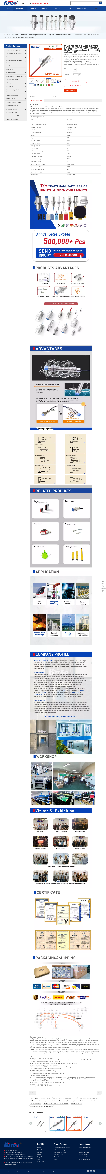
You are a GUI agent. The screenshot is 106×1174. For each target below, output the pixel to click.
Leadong (51, 1171)
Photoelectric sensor (60, 1152)
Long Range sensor (35, 1103)
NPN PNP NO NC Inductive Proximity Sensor (56, 1103)
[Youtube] (94, 1171)
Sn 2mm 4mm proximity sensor (89, 1098)
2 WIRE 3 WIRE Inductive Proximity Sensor (41, 1106)
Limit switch (82, 1150)
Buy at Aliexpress (70, 90)
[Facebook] (88, 1171)
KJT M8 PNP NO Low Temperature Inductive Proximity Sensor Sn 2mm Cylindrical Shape (57, 1132)
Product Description (36, 100)
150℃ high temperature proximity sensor (65, 1098)
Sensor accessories (84, 1159)
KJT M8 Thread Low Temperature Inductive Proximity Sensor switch (73, 1132)
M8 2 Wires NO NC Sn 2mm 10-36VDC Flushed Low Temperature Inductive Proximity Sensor (40, 1132)
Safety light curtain (59, 1154)
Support (39, 1157)
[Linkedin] (91, 1171)
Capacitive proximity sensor (62, 1147)
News (38, 1159)
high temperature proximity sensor (40, 1098)
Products (39, 1150)
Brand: (55, 96)
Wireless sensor (83, 1154)
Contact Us (40, 1161)
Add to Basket (74, 85)
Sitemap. (57, 1171)
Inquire (74, 81)
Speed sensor (58, 1159)
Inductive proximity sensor (61, 1150)
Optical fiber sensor (59, 1157)
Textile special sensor (85, 1147)
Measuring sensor (84, 1152)
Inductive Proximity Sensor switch (84, 1101)
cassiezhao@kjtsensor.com (17, 1154)
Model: (32, 96)
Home (39, 1147)
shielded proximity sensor (37, 1101)
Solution (39, 1154)
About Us (39, 1152)
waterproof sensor (76, 1103)
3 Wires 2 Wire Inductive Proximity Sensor (59, 1101)
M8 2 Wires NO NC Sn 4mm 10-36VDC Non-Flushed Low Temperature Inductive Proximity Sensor (90, 1132)
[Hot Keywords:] (100, 2)
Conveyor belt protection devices (88, 1157)
